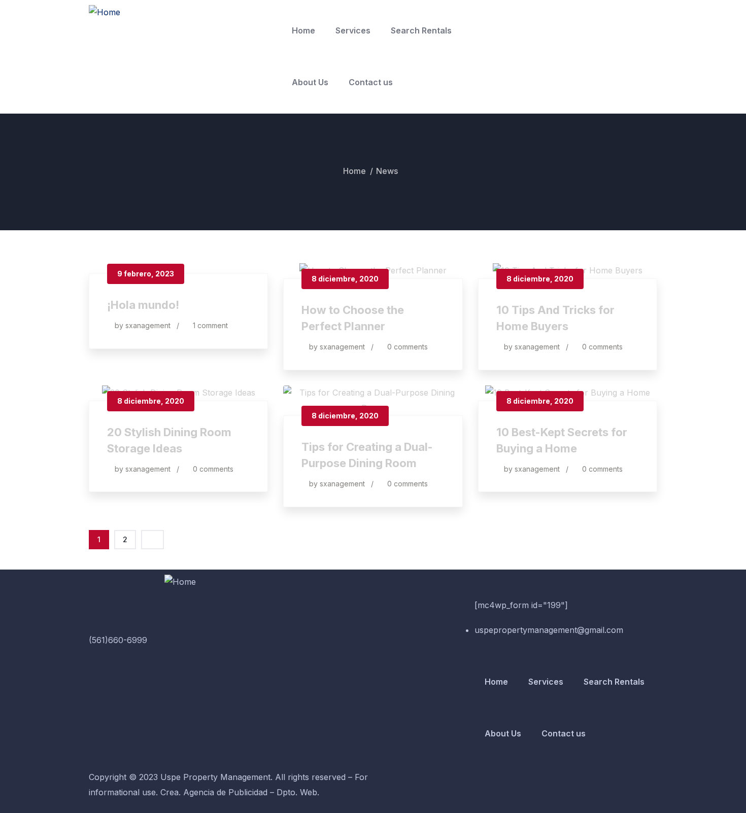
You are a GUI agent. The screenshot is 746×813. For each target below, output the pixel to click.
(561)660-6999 (118, 640)
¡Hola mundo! (143, 304)
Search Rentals (421, 30)
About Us (310, 82)
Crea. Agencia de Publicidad (213, 792)
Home (303, 30)
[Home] (104, 12)
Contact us (371, 82)
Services (352, 30)
